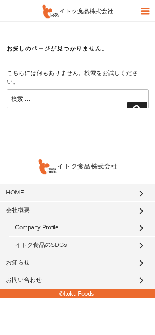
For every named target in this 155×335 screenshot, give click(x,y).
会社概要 (18, 209)
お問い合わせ (24, 279)
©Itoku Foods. (77, 293)
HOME (15, 192)
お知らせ (18, 262)
